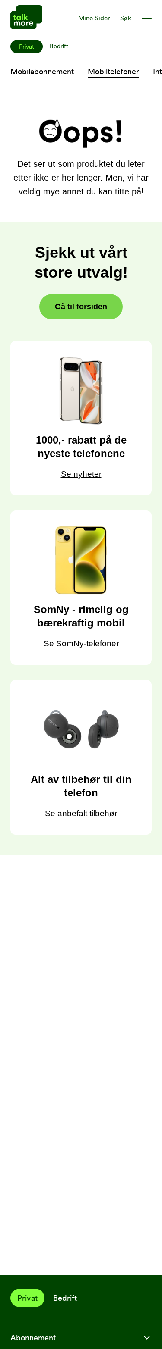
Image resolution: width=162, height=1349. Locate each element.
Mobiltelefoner (113, 71)
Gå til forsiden (81, 306)
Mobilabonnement (42, 71)
